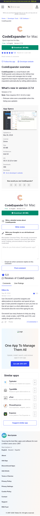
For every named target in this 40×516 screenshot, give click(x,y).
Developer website (27, 61)
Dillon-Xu (5, 290)
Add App (5, 461)
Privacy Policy (6, 481)
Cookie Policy (6, 491)
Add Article (5, 471)
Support (4, 502)
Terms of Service (7, 476)
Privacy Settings (7, 486)
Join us (33, 1)
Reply (11, 322)
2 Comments (31, 322)
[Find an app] (9, 7)
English (4, 450)
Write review (20, 227)
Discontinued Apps (8, 466)
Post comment (20, 268)
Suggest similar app (20, 423)
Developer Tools (13, 18)
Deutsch (11, 450)
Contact (4, 497)
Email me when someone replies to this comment (19, 262)
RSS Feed (5, 507)
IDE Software (24, 18)
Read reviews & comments (10, 56)
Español (17, 450)
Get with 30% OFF (20, 364)
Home (4, 18)
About (4, 455)
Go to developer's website (14, 173)
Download (21, 48)
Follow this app (9, 61)
